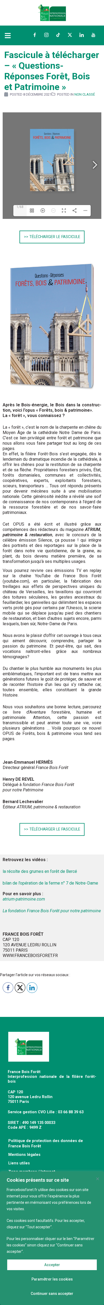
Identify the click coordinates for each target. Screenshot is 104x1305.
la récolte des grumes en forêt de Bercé (40, 871)
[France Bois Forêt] (52, 12)
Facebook (35, 35)
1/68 (20, 207)
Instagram (46, 35)
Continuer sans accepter (52, 1293)
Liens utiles (19, 1163)
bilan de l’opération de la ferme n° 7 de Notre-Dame (50, 883)
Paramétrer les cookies (52, 1279)
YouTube (93, 35)
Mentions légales (24, 1154)
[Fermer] (97, 1179)
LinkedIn (81, 35)
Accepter (52, 1265)
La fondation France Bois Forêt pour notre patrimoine (52, 910)
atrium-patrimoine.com (24, 899)
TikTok (58, 35)
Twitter (70, 35)
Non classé (84, 94)
